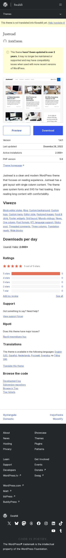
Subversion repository (14, 384)
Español (13, 355)
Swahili (14, 515)
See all (59, 296)
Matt (7, 491)
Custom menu (16, 214)
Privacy (7, 449)
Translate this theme (13, 366)
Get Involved (42, 459)
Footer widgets (17, 218)
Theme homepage (12, 165)
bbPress (9, 496)
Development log (12, 381)
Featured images (45, 214)
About (6, 432)
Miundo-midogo (47, 218)
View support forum (13, 316)
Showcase (40, 432)
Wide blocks (16, 230)
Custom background (39, 210)
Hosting (7, 443)
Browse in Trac (10, 388)
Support (7, 464)
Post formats (22, 222)
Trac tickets (9, 392)
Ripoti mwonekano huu (14, 336)
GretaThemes (15, 41)
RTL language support (42, 222)
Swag (39, 475)
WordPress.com (13, 485)
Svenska (45, 355)
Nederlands (24, 355)
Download (48, 130)
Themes (7, 14)
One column (9, 222)
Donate (40, 470)
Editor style (29, 214)
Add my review (10, 296)
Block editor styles (12, 210)
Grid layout (31, 218)
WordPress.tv (12, 475)
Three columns (39, 226)
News (59, 218)
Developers (9, 470)
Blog (25, 210)
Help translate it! (56, 22)
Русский (35, 355)
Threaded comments (19, 226)
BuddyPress (11, 501)
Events (38, 464)
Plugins (38, 443)
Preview (16, 130)
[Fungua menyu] (61, 4)
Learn (6, 459)
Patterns (39, 449)
